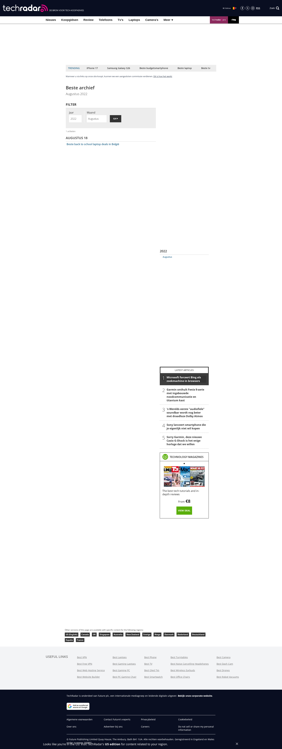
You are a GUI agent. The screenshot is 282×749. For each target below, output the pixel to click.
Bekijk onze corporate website (195, 695)
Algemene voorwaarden (80, 719)
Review (88, 20)
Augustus (167, 256)
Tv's (120, 20)
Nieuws (51, 20)
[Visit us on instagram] (253, 8)
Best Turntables (179, 657)
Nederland (183, 634)
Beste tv (205, 68)
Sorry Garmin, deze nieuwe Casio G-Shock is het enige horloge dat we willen (184, 440)
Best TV (148, 663)
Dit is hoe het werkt (162, 76)
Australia (118, 634)
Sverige (146, 634)
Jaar (71, 112)
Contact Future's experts (117, 719)
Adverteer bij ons (113, 726)
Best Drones (223, 670)
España (69, 640)
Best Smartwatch (153, 676)
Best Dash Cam (225, 663)
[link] (187, 457)
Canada (85, 634)
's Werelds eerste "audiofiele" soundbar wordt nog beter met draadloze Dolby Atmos (185, 412)
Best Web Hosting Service (91, 670)
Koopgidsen (69, 20)
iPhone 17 (92, 68)
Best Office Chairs (180, 676)
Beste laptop (185, 68)
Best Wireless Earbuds (183, 670)
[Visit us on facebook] (242, 8)
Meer (167, 20)
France (80, 640)
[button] (274, 8)
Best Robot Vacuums (228, 676)
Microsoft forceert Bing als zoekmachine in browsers (184, 379)
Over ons (71, 726)
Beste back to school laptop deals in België (93, 144)
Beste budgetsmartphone (154, 68)
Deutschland (198, 634)
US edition (112, 744)
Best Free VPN (84, 663)
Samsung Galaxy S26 (118, 68)
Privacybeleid (148, 719)
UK (94, 634)
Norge (157, 634)
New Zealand (132, 634)
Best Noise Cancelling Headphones (190, 663)
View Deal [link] (184, 510)
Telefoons (105, 20)
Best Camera (223, 657)
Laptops (134, 20)
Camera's (151, 20)
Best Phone (150, 657)
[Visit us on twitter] (248, 8)
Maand (91, 112)
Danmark (168, 634)
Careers (145, 726)
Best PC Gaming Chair (124, 676)
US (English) (71, 634)
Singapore (105, 634)
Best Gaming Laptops (124, 663)
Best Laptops (120, 657)
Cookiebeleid (185, 719)
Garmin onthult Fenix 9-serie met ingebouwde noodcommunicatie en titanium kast (185, 395)
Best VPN (82, 657)
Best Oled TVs (151, 670)
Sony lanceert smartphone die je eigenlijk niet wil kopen (186, 426)
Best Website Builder (88, 676)
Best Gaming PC (121, 670)
